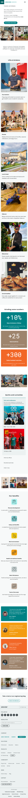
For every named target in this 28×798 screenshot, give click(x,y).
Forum (23, 763)
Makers (16, 745)
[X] (17, 715)
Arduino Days (4, 773)
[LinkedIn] (14, 715)
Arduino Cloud (16, 752)
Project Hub (3, 763)
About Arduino (5, 737)
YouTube (3, 766)
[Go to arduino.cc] (2, 2)
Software (9, 752)
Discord (18, 763)
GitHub (8, 766)
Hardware (3, 752)
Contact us (22, 737)
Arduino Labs (11, 763)
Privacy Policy (23, 794)
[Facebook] (8, 715)
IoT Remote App (4, 755)
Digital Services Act (6, 794)
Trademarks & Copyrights (10, 791)
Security (10, 796)
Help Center (12, 781)
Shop (12, 755)
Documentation (4, 781)
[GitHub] (11, 715)
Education (11, 745)
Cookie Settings (17, 796)
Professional (4, 745)
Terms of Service (15, 794)
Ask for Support (6, 784)
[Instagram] (5, 715)
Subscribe (5, 726)
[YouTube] (2, 715)
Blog (10, 773)
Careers (13, 737)
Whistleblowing (20, 791)
